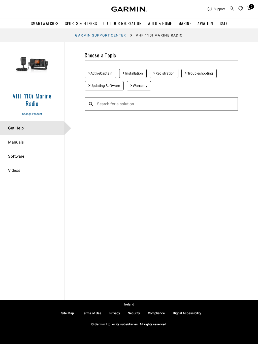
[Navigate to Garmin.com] (129, 9)
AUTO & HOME (160, 23)
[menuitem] (216, 9)
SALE (224, 23)
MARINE (184, 23)
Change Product (32, 114)
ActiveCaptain (101, 73)
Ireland (129, 304)
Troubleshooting (200, 73)
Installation (133, 73)
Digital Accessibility (187, 313)
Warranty (139, 86)
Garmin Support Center (100, 35)
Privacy (114, 313)
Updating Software (105, 86)
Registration (165, 73)
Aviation (205, 23)
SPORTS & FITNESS (81, 23)
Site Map (67, 313)
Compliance (156, 313)
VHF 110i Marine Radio (32, 99)
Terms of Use (91, 313)
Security (134, 313)
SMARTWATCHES (44, 23)
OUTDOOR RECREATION (122, 23)
